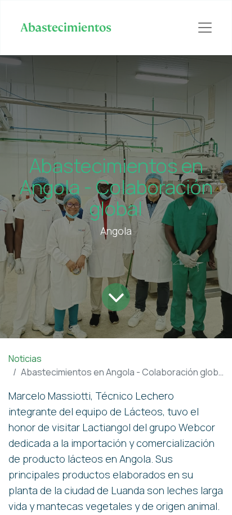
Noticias (25, 358)
